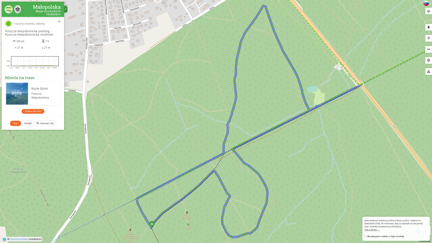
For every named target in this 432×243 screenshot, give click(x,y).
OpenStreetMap (19, 239)
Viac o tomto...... (372, 229)
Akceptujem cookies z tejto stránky (385, 236)
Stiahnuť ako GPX (33, 111)
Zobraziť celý (46, 123)
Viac (15, 123)
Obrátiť (28, 123)
